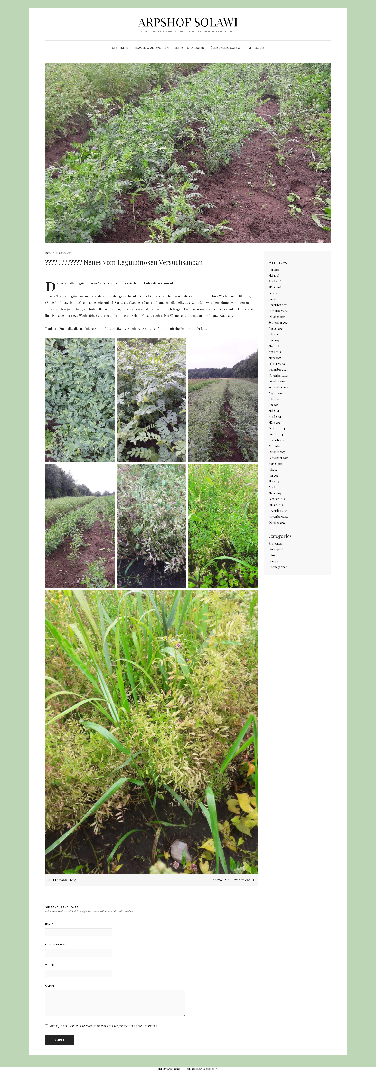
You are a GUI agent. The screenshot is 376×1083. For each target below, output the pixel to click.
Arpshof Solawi (188, 21)
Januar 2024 (276, 434)
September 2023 (278, 458)
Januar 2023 (276, 505)
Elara (161, 1068)
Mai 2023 (274, 481)
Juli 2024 (274, 399)
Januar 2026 (276, 299)
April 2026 (275, 281)
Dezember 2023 (278, 440)
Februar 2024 (277, 428)
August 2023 (276, 464)
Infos (48, 252)
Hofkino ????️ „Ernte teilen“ (231, 880)
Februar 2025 (277, 364)
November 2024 (278, 375)
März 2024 (275, 422)
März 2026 (275, 287)
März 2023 (275, 493)
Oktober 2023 (277, 452)
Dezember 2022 (278, 511)
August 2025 (276, 328)
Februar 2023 (277, 499)
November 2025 (278, 311)
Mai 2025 (274, 346)
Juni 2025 (274, 340)
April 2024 (275, 416)
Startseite (120, 48)
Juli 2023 (273, 469)
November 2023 (278, 446)
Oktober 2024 (277, 381)
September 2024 (278, 387)
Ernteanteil (275, 543)
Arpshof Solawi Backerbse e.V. (202, 1068)
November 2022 (278, 516)
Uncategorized (278, 567)
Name (49, 924)
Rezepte (274, 561)
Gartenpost (276, 549)
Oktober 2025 (277, 317)
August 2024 (276, 393)
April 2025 (275, 352)
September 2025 (278, 322)
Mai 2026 (274, 275)
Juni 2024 (274, 405)
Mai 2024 (274, 411)
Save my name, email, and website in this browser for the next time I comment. (103, 1026)
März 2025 (275, 358)
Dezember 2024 (278, 369)
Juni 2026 (274, 269)
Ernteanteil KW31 (65, 880)
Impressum (256, 48)
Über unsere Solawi (226, 48)
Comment (51, 985)
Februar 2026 (277, 293)
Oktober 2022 (277, 522)
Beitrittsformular (189, 48)
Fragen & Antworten (152, 48)
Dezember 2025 (278, 305)
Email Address (55, 944)
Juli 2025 (273, 334)
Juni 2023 (274, 475)
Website (50, 965)
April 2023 (275, 487)
